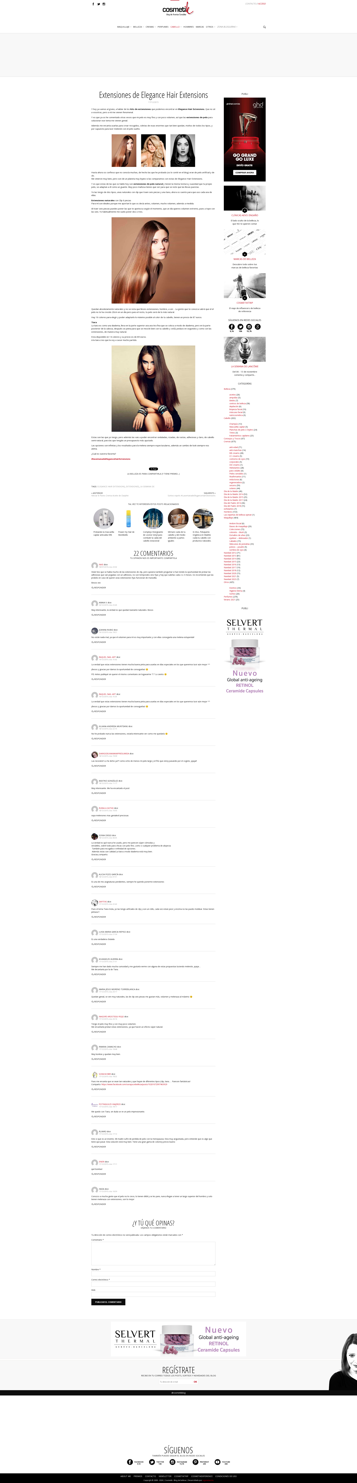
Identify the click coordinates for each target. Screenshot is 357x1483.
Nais (101, 564)
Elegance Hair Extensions (111, 486)
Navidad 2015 (230, 561)
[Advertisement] (178, 55)
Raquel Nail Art (107, 657)
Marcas (200, 26)
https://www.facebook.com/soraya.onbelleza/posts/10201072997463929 (134, 1084)
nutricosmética (236, 415)
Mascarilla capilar (237, 426)
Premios (138, 1476)
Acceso (262, 3)
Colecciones (234, 529)
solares (232, 488)
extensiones (132, 486)
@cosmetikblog (178, 1392)
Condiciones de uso (226, 1476)
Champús (233, 424)
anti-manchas (235, 450)
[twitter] (99, 4)
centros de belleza (237, 403)
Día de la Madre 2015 (233, 497)
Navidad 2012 (230, 552)
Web (93, 1290)
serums (232, 485)
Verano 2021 (229, 599)
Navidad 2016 (230, 564)
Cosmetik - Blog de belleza (175, 1480)
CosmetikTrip (181, 1476)
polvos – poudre (236, 547)
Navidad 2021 (230, 576)
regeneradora (235, 482)
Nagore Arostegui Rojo (111, 1016)
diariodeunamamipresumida (114, 753)
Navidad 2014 (230, 558)
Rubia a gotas (106, 808)
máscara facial (236, 412)
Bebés (232, 400)
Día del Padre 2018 (232, 506)
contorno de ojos (237, 459)
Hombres (228, 511)
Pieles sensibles (236, 473)
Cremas (150, 26)
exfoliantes (229, 509)
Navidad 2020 (230, 573)
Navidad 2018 (230, 570)
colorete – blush (236, 532)
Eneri (101, 1161)
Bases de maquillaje (238, 526)
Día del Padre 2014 (232, 503)
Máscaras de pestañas (239, 544)
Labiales (233, 541)
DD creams (234, 464)
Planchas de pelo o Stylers (241, 429)
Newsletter (165, 1476)
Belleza (137, 26)
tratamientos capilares (239, 435)
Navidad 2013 (230, 555)
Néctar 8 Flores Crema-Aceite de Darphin (110, 495)
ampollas (233, 397)
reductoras (234, 479)
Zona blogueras (226, 26)
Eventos (233, 588)
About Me (125, 1476)
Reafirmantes (235, 476)
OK (195, 1381)
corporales (234, 462)
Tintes (232, 432)
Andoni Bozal (235, 523)
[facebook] (93, 4)
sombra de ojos (236, 549)
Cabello (227, 418)
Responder (100, 587)
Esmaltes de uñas (237, 535)
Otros (209, 26)
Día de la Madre (231, 491)
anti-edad (233, 447)
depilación (233, 406)
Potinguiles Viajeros (110, 1104)
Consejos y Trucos (232, 438)
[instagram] (104, 4)
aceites (232, 394)
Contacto (250, 3)
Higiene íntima (235, 590)
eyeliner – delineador (238, 538)
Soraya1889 (105, 1074)
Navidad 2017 (230, 567)
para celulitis (235, 470)
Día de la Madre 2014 (233, 494)
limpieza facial (235, 409)
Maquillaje (123, 26)
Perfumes (228, 596)
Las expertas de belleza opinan (238, 514)
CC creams (234, 456)
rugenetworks (208, 1480)
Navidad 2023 (230, 579)
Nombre (96, 1269)
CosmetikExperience (202, 1476)
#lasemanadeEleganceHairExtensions (110, 458)
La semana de (147, 486)
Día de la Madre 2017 (233, 500)
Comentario (97, 1239)
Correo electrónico (100, 1279)
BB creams (234, 453)
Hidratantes (234, 467)
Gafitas (103, 901)
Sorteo (232, 593)
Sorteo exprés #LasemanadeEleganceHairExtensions (191, 495)
